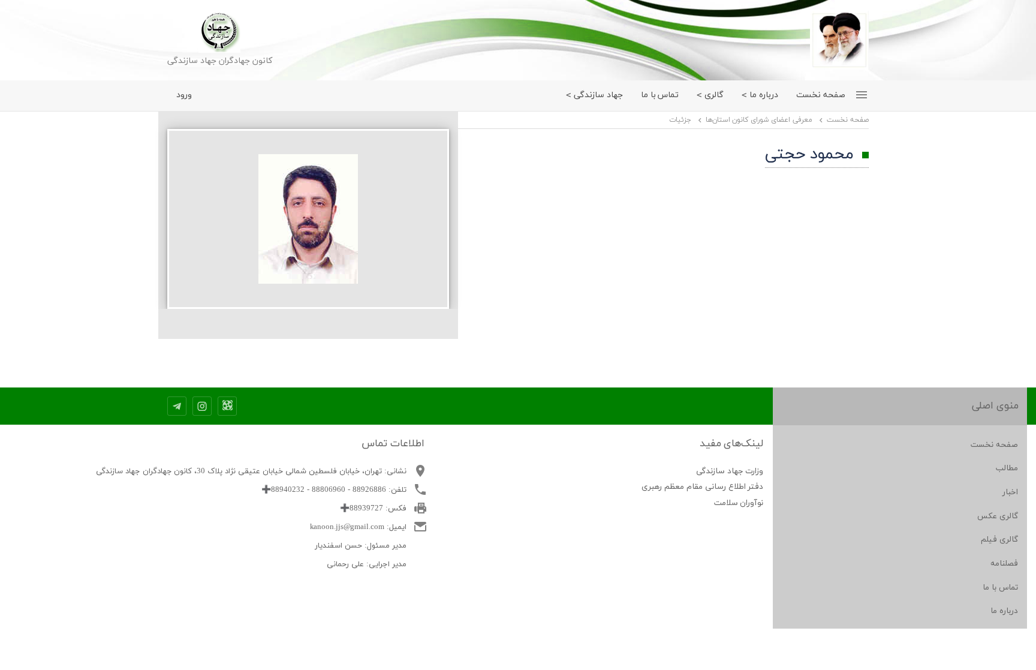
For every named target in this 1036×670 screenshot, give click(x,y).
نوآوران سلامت (739, 503)
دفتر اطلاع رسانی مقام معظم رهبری (703, 486)
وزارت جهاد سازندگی (730, 471)
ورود (184, 95)
